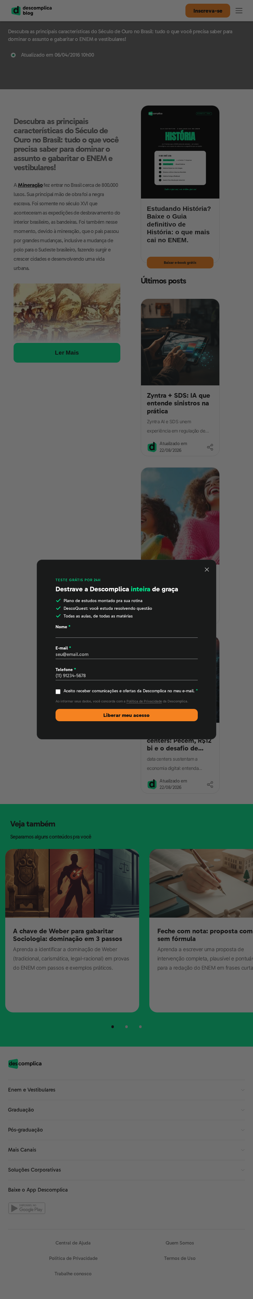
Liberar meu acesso (126, 715)
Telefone (66, 669)
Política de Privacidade (144, 701)
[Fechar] (207, 569)
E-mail (63, 647)
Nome (63, 626)
